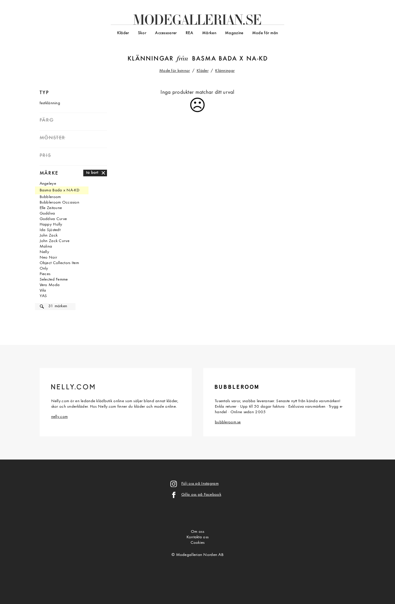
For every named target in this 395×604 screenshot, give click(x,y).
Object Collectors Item (59, 263)
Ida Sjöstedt (50, 230)
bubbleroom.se (228, 422)
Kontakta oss (197, 537)
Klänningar (150, 59)
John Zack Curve (54, 241)
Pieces (45, 274)
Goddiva (47, 213)
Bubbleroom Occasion (59, 202)
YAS (43, 296)
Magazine (234, 33)
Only (44, 268)
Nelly (44, 252)
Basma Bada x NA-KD (230, 59)
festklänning (50, 103)
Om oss (197, 532)
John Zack (49, 235)
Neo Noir (48, 257)
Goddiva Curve (53, 219)
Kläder (123, 33)
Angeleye (48, 184)
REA (189, 33)
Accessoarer (166, 33)
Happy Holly (51, 224)
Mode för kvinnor (174, 71)
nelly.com (59, 417)
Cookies (198, 543)
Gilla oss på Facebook (201, 495)
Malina (46, 246)
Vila (43, 290)
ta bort (92, 173)
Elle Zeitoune (51, 208)
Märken (209, 33)
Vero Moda (50, 285)
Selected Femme (54, 279)
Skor (142, 33)
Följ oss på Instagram (200, 484)
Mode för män (265, 33)
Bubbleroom (50, 197)
